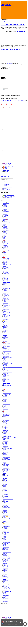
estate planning (6, 556)
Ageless (5, 275)
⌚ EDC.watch (6, 164)
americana (5, 458)
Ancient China (6, 526)
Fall (4, 433)
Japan (5, 322)
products (5, 465)
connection (6, 415)
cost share (5, 508)
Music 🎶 (6, 203)
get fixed (5, 279)
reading (5, 236)
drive (4, 304)
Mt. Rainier (6, 559)
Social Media (14, 100)
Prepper (5, 284)
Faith (4, 597)
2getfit (5, 262)
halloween (5, 294)
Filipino (5, 480)
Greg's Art (5, 595)
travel (4, 210)
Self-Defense (6, 532)
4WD (4, 592)
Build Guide (6, 375)
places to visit (6, 305)
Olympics (5, 321)
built (4, 590)
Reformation (6, 280)
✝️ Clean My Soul (7, 163)
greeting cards (6, 414)
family (5, 217)
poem (4, 536)
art (4, 269)
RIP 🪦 (5, 231)
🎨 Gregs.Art (6, 167)
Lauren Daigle (6, 438)
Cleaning (5, 290)
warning (5, 247)
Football (5, 380)
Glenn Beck (6, 543)
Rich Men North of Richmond (10, 437)
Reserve (5, 441)
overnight (5, 517)
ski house (5, 586)
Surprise (5, 527)
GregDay (5, 481)
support (5, 405)
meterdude (6, 476)
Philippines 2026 (7, 435)
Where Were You (7, 385)
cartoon (5, 335)
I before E (5, 303)
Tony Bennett (9, 63)
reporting (5, 577)
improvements (6, 402)
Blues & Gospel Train (8, 499)
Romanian (5, 337)
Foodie (5, 513)
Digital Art (6, 258)
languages (5, 529)
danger (5, 486)
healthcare (5, 426)
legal (4, 344)
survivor (5, 568)
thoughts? (5, 348)
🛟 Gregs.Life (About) (8, 166)
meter (4, 596)
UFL (4, 384)
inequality (5, 528)
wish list (5, 362)
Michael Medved (7, 525)
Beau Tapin (6, 307)
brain (4, 369)
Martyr (5, 374)
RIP (4, 376)
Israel (4, 485)
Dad (4, 538)
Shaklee (5, 214)
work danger (6, 464)
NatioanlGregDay (7, 363)
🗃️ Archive (5, 171)
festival (5, 256)
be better (5, 272)
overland (5, 560)
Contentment (6, 444)
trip (4, 531)
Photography (6, 598)
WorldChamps (6, 584)
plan (4, 332)
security (5, 522)
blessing (5, 298)
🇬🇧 (4, 342)
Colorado (5, 471)
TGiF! (5, 205)
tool (4, 449)
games (5, 245)
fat (4, 410)
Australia (5, 570)
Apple (5, 423)
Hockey (5, 511)
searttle (5, 521)
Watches (5, 188)
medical (5, 442)
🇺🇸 (4, 251)
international (6, 299)
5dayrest (5, 515)
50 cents (5, 443)
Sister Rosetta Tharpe (8, 448)
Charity (5, 561)
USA (4, 224)
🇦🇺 (4, 474)
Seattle (5, 537)
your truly (5, 333)
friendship (5, 555)
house (5, 241)
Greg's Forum (6, 184)
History (5, 252)
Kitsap (5, 563)
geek (4, 235)
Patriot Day (6, 501)
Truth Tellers (6, 587)
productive (6, 470)
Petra (4, 581)
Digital (5, 232)
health (5, 209)
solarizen (5, 246)
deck (4, 540)
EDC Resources (6, 189)
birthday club (6, 542)
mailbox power (7, 394)
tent (4, 550)
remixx (5, 572)
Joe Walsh (5, 365)
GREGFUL (6, 228)
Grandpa (5, 566)
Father (5, 364)
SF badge (5, 446)
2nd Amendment (7, 393)
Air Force (5, 409)
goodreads (5, 492)
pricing (5, 324)
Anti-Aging (6, 549)
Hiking (5, 338)
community (6, 427)
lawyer (5, 510)
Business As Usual (7, 412)
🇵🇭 (4, 240)
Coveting (5, 484)
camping (5, 215)
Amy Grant (6, 475)
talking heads (6, 588)
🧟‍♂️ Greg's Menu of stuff (8, 195)
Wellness (5, 454)
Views (5, 325)
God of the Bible (7, 558)
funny (5, 221)
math (4, 462)
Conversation (6, 312)
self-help (5, 496)
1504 (4, 381)
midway (5, 430)
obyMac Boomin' (21, 31)
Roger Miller (6, 346)
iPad (4, 317)
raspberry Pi (6, 395)
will (4, 453)
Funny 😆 (5, 516)
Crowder (5, 370)
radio (4, 237)
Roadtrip (5, 580)
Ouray (5, 553)
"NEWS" (5, 185)
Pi (4, 238)
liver (4, 352)
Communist (6, 397)
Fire (4, 554)
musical (5, 311)
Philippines (6, 211)
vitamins (5, 548)
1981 (4, 287)
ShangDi (5, 330)
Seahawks (5, 419)
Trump (5, 386)
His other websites (22, 100)
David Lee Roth (7, 459)
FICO (5, 390)
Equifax (5, 545)
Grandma (5, 328)
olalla (4, 400)
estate (4, 401)
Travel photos (6, 383)
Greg (4, 479)
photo (5, 406)
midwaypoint (6, 518)
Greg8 (5, 505)
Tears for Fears (6, 425)
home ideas (6, 259)
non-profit (5, 316)
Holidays (5, 601)
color (4, 564)
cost (4, 533)
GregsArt (5, 216)
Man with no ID (7, 552)
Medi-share (6, 309)
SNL (4, 439)
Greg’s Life (6, 4)
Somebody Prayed (7, 315)
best (4, 428)
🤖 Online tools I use (7, 197)
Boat (4, 500)
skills (4, 266)
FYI (4, 422)
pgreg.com (6, 291)
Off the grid (6, 547)
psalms (5, 575)
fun (4, 242)
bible (4, 225)
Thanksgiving (6, 222)
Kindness (5, 576)
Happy (5, 331)
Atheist (5, 301)
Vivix (4, 579)
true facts (5, 452)
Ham (4, 248)
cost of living (6, 249)
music (5, 206)
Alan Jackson (6, 404)
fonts (4, 368)
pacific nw (6, 468)
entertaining (6, 490)
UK (4, 293)
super (4, 503)
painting (5, 319)
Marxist (5, 447)
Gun (4, 571)
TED (4, 314)
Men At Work (6, 353)
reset (4, 585)
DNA (4, 263)
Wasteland (5, 520)
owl (4, 489)
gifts (4, 534)
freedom (5, 243)
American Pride (7, 436)
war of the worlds (7, 357)
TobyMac (5, 21)
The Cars (5, 341)
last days (5, 278)
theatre (5, 399)
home (4, 463)
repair (5, 417)
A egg (5, 336)
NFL (4, 582)
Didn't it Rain (6, 469)
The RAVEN (6, 288)
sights (5, 478)
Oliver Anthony (7, 264)
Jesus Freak (6, 230)
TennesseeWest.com (7, 187)
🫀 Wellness (6, 168)
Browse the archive (5, 176)
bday (4, 212)
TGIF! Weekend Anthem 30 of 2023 (13, 25)
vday (4, 220)
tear (4, 495)
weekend (5, 512)
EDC (4, 207)
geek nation (6, 421)
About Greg (3, 100)
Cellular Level (6, 295)
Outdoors (5, 497)
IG (4, 600)
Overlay (5, 593)
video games (6, 268)
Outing (5, 378)
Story (4, 277)
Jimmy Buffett (6, 457)
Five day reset (6, 379)
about (4, 539)
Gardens (5, 450)
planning (5, 271)
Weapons (5, 347)
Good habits (6, 565)
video (5, 204)
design (5, 233)
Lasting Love (6, 282)
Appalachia (6, 466)
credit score (6, 340)
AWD (5, 574)
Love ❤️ (5, 219)
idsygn (5, 310)
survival (5, 261)
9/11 (4, 274)
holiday (5, 388)
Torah (5, 306)
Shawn (5, 289)
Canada (5, 253)
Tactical (5, 226)
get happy (5, 494)
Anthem (5, 569)
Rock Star (5, 283)
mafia (4, 285)
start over (5, 327)
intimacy (5, 506)
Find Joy (5, 373)
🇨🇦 (4, 257)
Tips (4, 359)
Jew (4, 473)
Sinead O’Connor (7, 372)
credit (4, 544)
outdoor (5, 227)
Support (9, 100)
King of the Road (7, 354)
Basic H (5, 431)
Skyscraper (6, 420)
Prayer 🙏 (5, 416)
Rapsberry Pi (6, 360)
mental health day (7, 591)
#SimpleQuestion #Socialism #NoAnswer (12, 367)
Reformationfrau (7, 343)
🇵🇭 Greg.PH (6, 170)
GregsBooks (6, 356)
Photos (5, 407)
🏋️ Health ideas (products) (9, 196)
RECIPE (5, 267)
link (4, 254)
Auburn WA (6, 455)
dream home (6, 273)
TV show (5, 432)
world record (6, 349)
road (4, 487)
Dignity (5, 358)
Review (5, 396)
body (4, 460)
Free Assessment (7, 351)
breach (5, 300)
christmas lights (7, 507)
